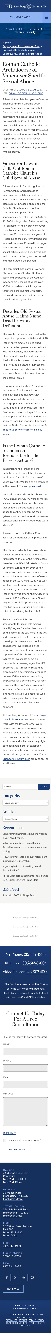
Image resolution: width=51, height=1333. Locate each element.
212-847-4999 (21, 17)
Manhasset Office (13, 1199)
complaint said (32, 486)
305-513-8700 (34, 963)
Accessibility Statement (25, 1308)
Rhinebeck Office (12, 1215)
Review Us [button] (13, 1288)
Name (6, 1044)
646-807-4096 (37, 972)
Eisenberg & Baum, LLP (28, 90)
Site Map (23, 1320)
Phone (7, 1060)
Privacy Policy (36, 1320)
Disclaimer (9, 1133)
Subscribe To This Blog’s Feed (19, 895)
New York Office (12, 1182)
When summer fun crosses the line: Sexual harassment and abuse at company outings (25, 847)
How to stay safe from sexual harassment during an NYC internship (25, 859)
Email (7, 1077)
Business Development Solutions (24, 1323)
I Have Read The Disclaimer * (24, 1140)
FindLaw (25, 1325)
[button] (46, 17)
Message (8, 1093)
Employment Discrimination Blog (26, 93)
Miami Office (10, 1235)
